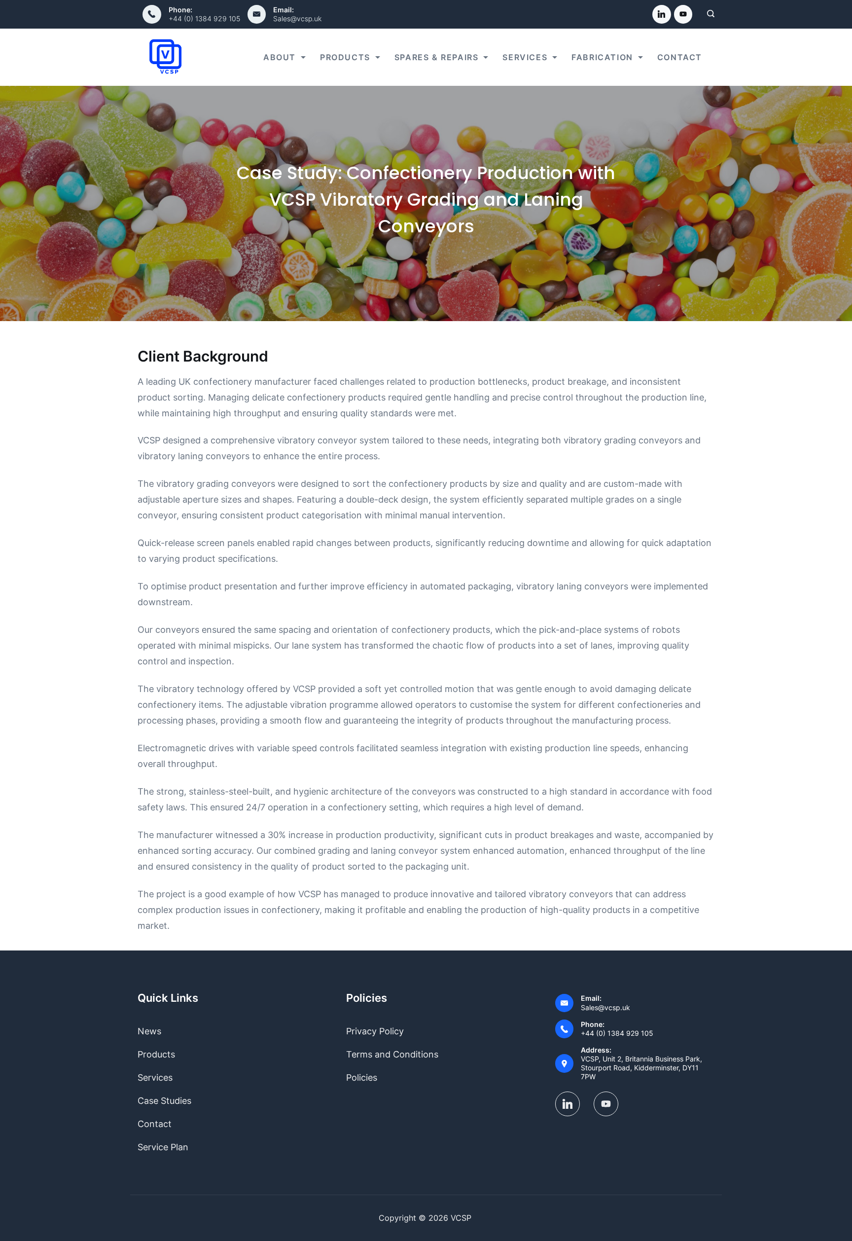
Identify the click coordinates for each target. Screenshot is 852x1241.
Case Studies (164, 1100)
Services (524, 57)
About (279, 57)
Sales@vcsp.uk (297, 18)
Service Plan (163, 1147)
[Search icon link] (708, 14)
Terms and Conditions (392, 1054)
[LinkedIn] (661, 14)
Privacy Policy (375, 1031)
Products (345, 57)
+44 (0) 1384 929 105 (204, 18)
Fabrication (602, 57)
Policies (361, 1077)
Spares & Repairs (436, 57)
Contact (679, 57)
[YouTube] (683, 14)
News (149, 1031)
